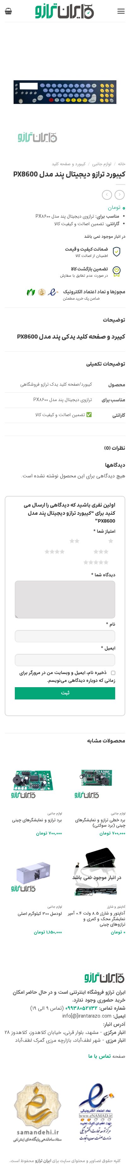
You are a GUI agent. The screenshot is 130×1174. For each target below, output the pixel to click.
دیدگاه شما (103, 575)
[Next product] (119, 195)
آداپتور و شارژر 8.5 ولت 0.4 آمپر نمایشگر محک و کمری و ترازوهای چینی (96, 919)
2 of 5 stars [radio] (67, 540)
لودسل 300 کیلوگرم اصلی (40, 914)
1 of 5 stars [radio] (103, 540)
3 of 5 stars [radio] (93, 551)
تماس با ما (99, 1056)
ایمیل (108, 648)
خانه (121, 164)
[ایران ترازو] (65, 11)
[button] (121, 11)
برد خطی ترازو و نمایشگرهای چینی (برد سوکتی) (100, 823)
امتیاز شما (104, 531)
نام (110, 624)
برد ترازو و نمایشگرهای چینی (37, 820)
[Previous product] (107, 195)
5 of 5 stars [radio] (88, 562)
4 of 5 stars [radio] (47, 551)
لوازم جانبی (101, 164)
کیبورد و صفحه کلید (69, 164)
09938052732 (81, 1008)
